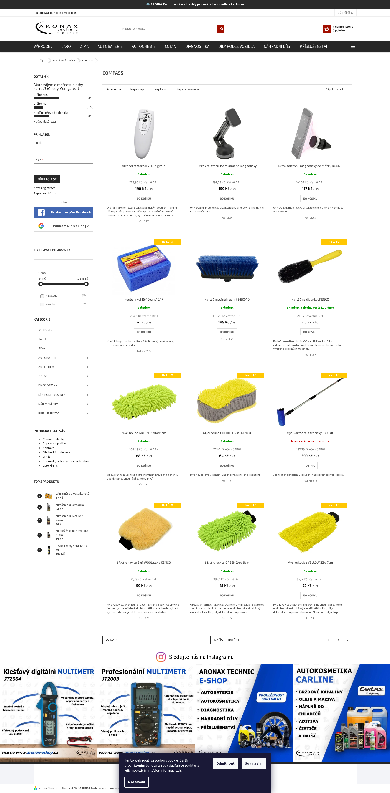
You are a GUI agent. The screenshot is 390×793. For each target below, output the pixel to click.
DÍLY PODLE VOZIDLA (51, 395)
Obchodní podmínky (56, 452)
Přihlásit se (47, 179)
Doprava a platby (54, 443)
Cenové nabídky (54, 439)
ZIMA (41, 348)
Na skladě (66, 296)
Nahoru (116, 640)
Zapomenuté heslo (46, 194)
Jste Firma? (51, 465)
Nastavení (136, 782)
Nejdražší (161, 89)
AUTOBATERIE (48, 358)
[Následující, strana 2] (338, 640)
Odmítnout (225, 763)
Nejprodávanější (188, 89)
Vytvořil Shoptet (48, 788)
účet (73, 13)
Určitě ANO (41, 95)
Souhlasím (254, 763)
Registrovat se (43, 13)
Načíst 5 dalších (227, 640)
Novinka (66, 304)
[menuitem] (43, 46)
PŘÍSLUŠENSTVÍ (48, 413)
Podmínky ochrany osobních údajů (66, 461)
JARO (42, 339)
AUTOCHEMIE (47, 367)
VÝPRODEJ (45, 330)
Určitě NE (40, 103)
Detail (310, 465)
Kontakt (48, 448)
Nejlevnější (137, 89)
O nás (47, 457)
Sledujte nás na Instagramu (201, 657)
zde (178, 770)
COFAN (43, 376)
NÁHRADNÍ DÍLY (48, 404)
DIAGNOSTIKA (47, 385)
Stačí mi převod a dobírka (51, 113)
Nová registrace (45, 188)
